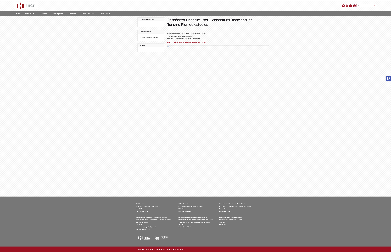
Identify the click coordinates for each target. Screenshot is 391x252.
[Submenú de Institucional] (34, 13)
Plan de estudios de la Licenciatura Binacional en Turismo (186, 42)
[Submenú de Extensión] (76, 13)
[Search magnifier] (375, 5)
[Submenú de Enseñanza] (48, 13)
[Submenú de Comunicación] (112, 13)
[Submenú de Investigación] (63, 13)
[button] (388, 78)
